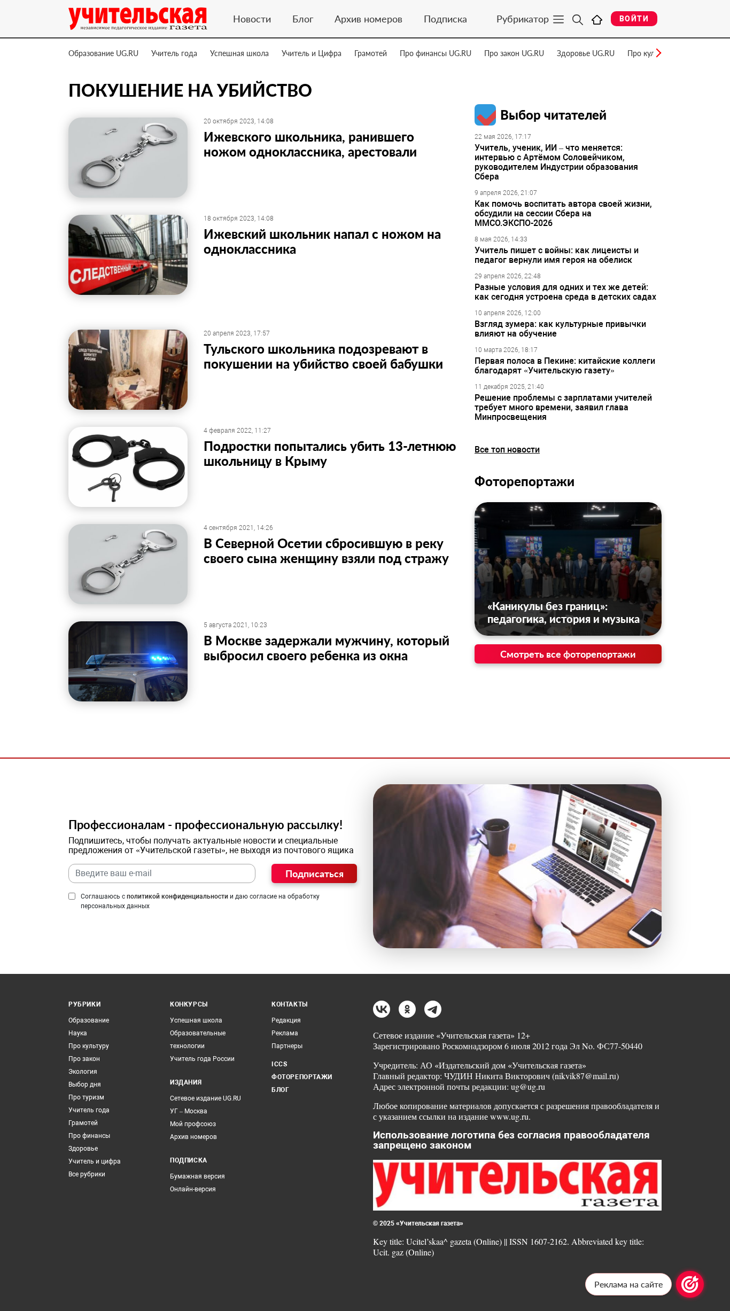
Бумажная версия (197, 1176)
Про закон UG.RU (514, 53)
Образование (88, 1020)
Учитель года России (202, 1059)
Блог (302, 19)
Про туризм (86, 1097)
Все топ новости (507, 449)
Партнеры (286, 1046)
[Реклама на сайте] (690, 1284)
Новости (252, 19)
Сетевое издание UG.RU (205, 1098)
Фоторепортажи (524, 481)
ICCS (279, 1064)
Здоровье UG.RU (586, 53)
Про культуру (88, 1046)
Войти (634, 18)
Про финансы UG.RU (435, 53)
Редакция (286, 1020)
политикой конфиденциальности (177, 896)
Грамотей (370, 53)
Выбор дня (84, 1084)
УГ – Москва (188, 1111)
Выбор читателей (553, 114)
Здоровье (83, 1148)
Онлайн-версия (193, 1189)
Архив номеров (368, 19)
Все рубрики (86, 1174)
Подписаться (314, 873)
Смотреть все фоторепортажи (568, 654)
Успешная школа (239, 53)
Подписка (445, 19)
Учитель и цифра (94, 1161)
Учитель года (174, 53)
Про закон (84, 1059)
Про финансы (89, 1136)
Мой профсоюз (193, 1124)
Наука (77, 1033)
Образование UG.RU (103, 53)
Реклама (284, 1033)
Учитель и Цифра (311, 53)
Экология (82, 1071)
